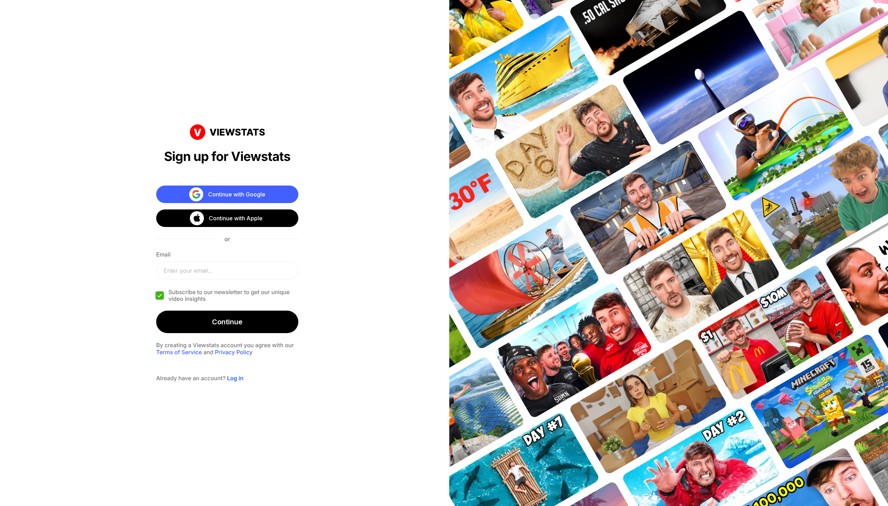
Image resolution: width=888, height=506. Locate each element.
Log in (235, 378)
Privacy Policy (233, 352)
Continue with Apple (236, 218)
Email (163, 254)
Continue (227, 322)
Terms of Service (179, 352)
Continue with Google (236, 194)
